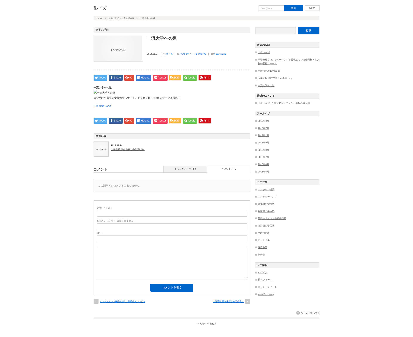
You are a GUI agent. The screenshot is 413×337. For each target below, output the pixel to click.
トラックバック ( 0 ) (185, 169)
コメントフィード (267, 287)
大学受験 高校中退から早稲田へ (128, 149)
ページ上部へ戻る (310, 313)
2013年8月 (263, 150)
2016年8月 (263, 121)
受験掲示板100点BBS (269, 70)
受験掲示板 (264, 233)
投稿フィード (265, 279)
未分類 (261, 254)
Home (100, 18)
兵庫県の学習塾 (266, 211)
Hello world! (264, 52)
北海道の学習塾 (266, 225)
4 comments (220, 54)
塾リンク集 (264, 240)
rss (312, 8)
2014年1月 (263, 135)
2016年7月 (263, 128)
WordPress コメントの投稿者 (289, 103)
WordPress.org (266, 294)
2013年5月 (263, 171)
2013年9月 (263, 142)
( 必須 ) (104, 208)
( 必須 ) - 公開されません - (116, 220)
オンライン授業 (266, 189)
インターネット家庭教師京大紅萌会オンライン (122, 301)
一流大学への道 (103, 106)
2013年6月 (263, 164)
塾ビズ (100, 8)
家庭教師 (262, 247)
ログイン (262, 272)
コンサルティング (267, 196)
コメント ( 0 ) (228, 169)
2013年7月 (263, 157)
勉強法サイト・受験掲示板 (121, 18)
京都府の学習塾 (266, 204)
